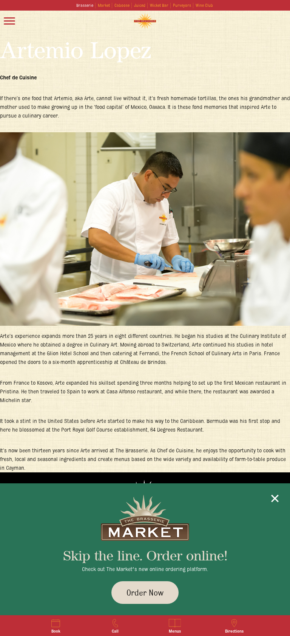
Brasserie (84, 5)
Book (55, 631)
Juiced (139, 5)
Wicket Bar (159, 5)
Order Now (145, 592)
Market (104, 5)
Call (115, 631)
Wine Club (204, 5)
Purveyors (182, 5)
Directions (234, 631)
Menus (175, 631)
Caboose (122, 5)
